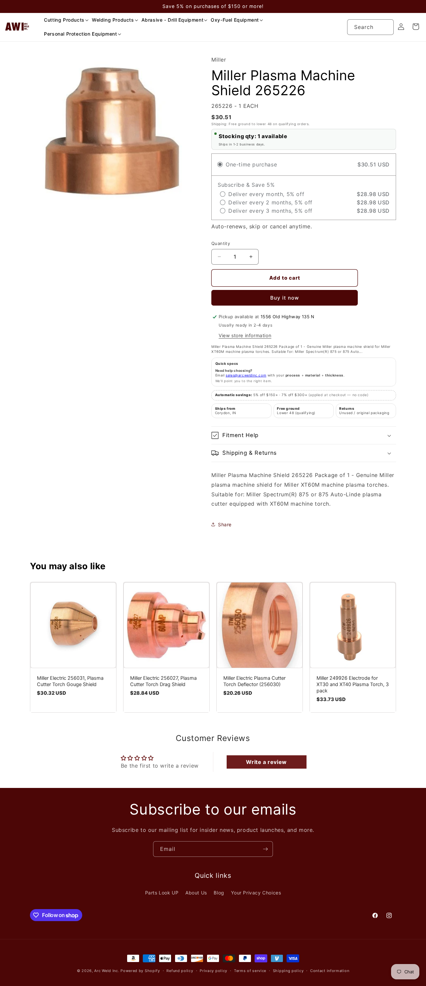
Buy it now (284, 298)
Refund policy (179, 970)
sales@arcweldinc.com (246, 375)
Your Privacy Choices (256, 892)
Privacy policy (213, 970)
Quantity (220, 243)
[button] (64, 20)
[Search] (386, 27)
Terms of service (250, 970)
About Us (196, 892)
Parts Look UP (162, 892)
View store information (245, 335)
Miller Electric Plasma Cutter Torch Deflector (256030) (254, 681)
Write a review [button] (266, 762)
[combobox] (370, 27)
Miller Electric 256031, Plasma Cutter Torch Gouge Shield (70, 681)
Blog (219, 892)
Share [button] (225, 524)
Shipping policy (288, 970)
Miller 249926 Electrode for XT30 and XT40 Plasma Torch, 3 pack (353, 684)
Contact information (329, 970)
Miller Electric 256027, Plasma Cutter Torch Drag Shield (163, 681)
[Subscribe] (265, 849)
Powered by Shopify (140, 970)
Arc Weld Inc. (106, 970)
